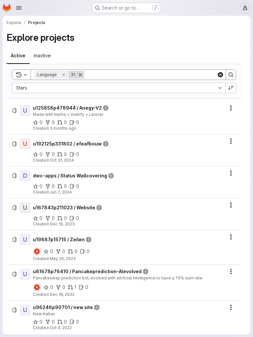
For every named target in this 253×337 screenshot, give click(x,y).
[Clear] (220, 75)
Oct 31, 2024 (62, 160)
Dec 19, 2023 (62, 223)
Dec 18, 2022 (62, 294)
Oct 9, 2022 (61, 327)
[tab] (18, 55)
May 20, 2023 (63, 258)
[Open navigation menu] (19, 8)
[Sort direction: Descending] (231, 88)
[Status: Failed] (37, 251)
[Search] (231, 74)
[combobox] (118, 88)
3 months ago (63, 128)
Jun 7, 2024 (61, 192)
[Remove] (80, 75)
